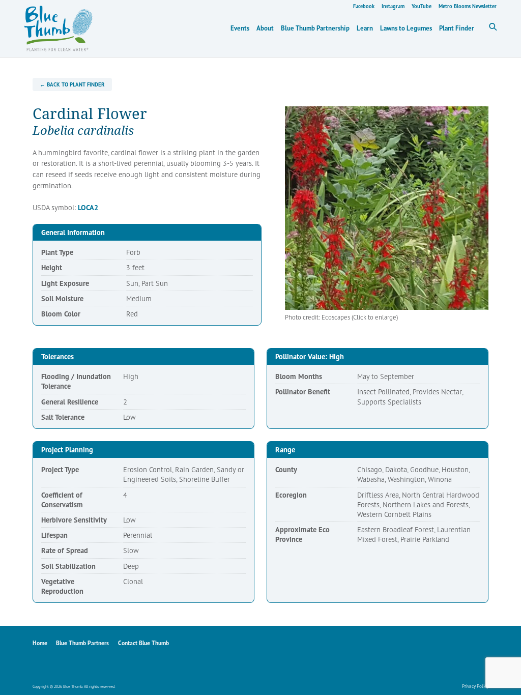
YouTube (421, 6)
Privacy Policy (475, 686)
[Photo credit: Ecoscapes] (386, 208)
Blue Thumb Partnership (315, 28)
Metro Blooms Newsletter (468, 6)
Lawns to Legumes (406, 28)
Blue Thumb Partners (82, 643)
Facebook (363, 6)
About (265, 28)
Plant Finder (456, 28)
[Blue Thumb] (154, 28)
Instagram (393, 6)
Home (40, 643)
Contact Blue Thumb (143, 643)
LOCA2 (88, 207)
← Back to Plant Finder (72, 84)
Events (239, 28)
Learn (365, 28)
